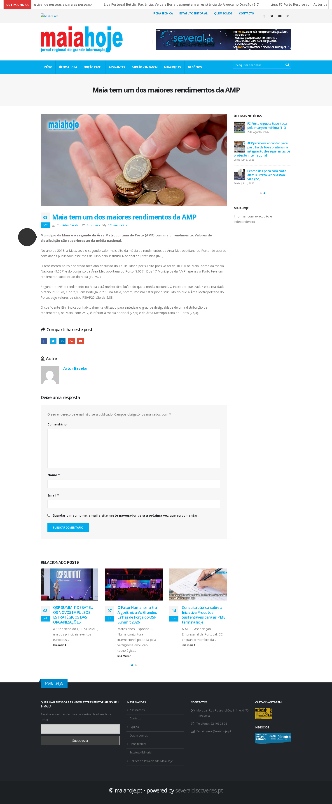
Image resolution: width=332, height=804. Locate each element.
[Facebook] (264, 16)
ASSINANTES (117, 67)
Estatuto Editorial (193, 13)
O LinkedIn (62, 341)
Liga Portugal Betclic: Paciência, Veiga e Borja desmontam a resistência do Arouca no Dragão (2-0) (153, 4)
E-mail (80, 341)
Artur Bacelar (71, 225)
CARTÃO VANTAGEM (145, 67)
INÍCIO (48, 67)
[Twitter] (272, 16)
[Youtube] (279, 16)
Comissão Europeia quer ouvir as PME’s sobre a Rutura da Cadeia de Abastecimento (202, 615)
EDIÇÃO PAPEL (93, 67)
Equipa (134, 727)
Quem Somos (223, 13)
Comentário (57, 424)
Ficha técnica (163, 13)
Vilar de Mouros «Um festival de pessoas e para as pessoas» (269, 125)
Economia (93, 225)
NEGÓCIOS (195, 67)
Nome (53, 475)
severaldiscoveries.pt (199, 790)
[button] (27, 237)
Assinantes (137, 710)
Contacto (246, 13)
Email (53, 495)
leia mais (59, 656)
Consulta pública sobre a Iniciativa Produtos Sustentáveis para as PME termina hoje (139, 615)
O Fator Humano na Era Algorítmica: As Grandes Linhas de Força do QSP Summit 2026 (73, 615)
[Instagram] (287, 16)
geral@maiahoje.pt (218, 731)
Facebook (44, 341)
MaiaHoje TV (172, 67)
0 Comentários (117, 225)
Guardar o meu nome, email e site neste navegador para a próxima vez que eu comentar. (125, 515)
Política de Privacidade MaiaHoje (151, 761)
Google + (71, 341)
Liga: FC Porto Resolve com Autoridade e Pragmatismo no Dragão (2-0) (269, 175)
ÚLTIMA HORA (68, 67)
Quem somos (139, 735)
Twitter (53, 341)
